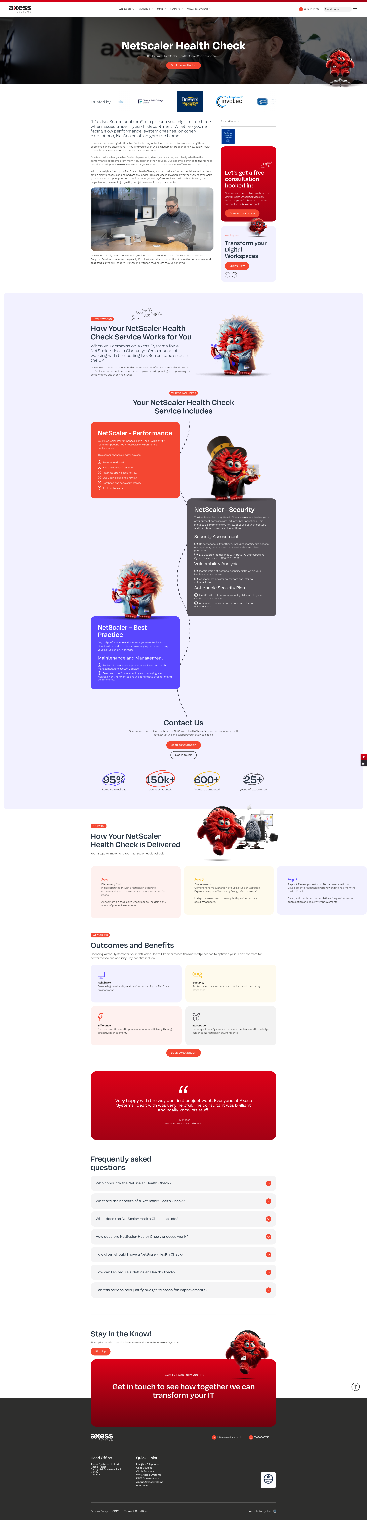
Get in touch (183, 755)
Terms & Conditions (136, 1511)
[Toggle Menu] (355, 9)
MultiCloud (144, 9)
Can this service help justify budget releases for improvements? (151, 1290)
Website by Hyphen (260, 1511)
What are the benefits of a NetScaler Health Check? (140, 1201)
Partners (175, 9)
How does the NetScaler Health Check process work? (142, 1237)
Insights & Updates (148, 1464)
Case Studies (144, 1468)
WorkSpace (125, 9)
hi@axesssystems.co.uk (229, 1437)
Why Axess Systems (197, 9)
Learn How (237, 266)
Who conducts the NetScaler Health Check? (133, 1183)
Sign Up (100, 1351)
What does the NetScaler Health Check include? (137, 1219)
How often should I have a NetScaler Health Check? (140, 1254)
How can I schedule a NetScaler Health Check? (135, 1272)
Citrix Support (145, 1471)
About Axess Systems (149, 1482)
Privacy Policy (99, 1511)
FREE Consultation (147, 1478)
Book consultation (183, 65)
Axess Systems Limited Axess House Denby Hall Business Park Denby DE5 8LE (106, 1469)
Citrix (160, 9)
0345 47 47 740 (261, 1437)
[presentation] (227, 274)
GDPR (116, 1511)
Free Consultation (183, 1408)
